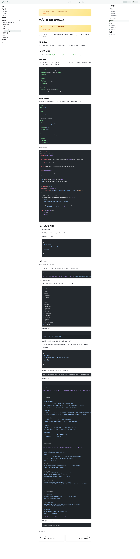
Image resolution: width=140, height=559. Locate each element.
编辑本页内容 (113, 27)
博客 (62, 2)
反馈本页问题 (113, 29)
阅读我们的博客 (114, 34)
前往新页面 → (46, 13)
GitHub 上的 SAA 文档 (115, 36)
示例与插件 (68, 2)
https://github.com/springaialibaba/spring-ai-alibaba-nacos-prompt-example (69, 55)
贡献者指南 (113, 25)
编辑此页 (43, 531)
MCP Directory (76, 2)
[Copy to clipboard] (89, 69)
